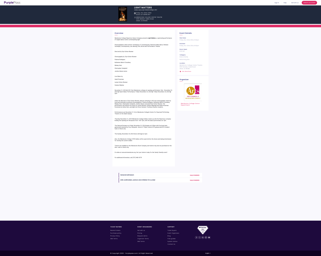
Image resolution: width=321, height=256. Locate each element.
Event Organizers (173, 233)
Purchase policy (115, 233)
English (207, 253)
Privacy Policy (115, 236)
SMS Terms (114, 238)
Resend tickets (115, 230)
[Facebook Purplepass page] (196, 237)
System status (172, 241)
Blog (169, 236)
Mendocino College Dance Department (190, 104)
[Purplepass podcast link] (206, 237)
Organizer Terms (143, 238)
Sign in (277, 3)
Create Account (309, 3)
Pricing (139, 233)
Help (285, 3)
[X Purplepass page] (199, 237)
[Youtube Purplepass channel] (209, 237)
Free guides (172, 238)
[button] (148, 19)
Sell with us (295, 3)
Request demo (142, 236)
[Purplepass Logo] (12, 2)
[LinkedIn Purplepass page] (202, 237)
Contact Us (171, 244)
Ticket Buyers (172, 230)
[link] (193, 71)
